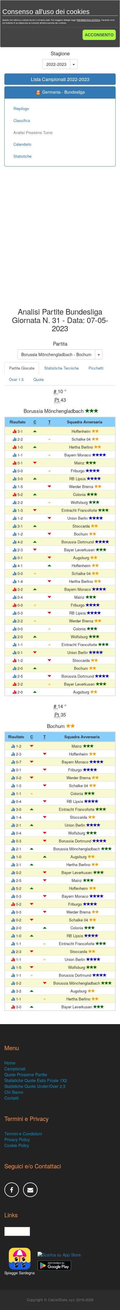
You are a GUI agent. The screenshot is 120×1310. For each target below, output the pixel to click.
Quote (38, 379)
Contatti (11, 1098)
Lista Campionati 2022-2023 (60, 79)
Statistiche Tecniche (61, 368)
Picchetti (96, 368)
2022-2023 (56, 64)
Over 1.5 (16, 379)
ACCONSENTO (99, 34)
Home (9, 1063)
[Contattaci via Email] (30, 1189)
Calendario (22, 144)
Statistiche (22, 156)
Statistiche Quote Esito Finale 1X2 (35, 1080)
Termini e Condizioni (23, 1133)
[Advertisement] (60, 241)
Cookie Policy (16, 1145)
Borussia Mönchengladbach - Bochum (56, 354)
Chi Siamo (13, 1092)
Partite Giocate (21, 368)
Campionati (14, 1069)
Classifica (21, 120)
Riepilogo (21, 108)
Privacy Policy (17, 1139)
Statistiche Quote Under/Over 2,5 (35, 1086)
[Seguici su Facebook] (11, 1189)
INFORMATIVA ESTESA (88, 20)
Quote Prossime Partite (25, 1074)
